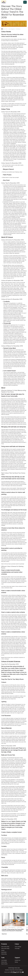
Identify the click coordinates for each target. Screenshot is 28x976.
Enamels (2, 950)
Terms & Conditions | (19, 969)
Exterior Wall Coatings (5, 948)
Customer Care (17, 960)
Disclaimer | (7, 969)
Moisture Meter (4, 962)
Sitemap (16, 962)
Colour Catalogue (18, 946)
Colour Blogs (17, 948)
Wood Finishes (4, 952)
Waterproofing (4, 954)
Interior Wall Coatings (5, 946)
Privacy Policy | (12, 969)
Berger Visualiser (4, 963)
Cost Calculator (4, 960)
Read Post (4, 933)
